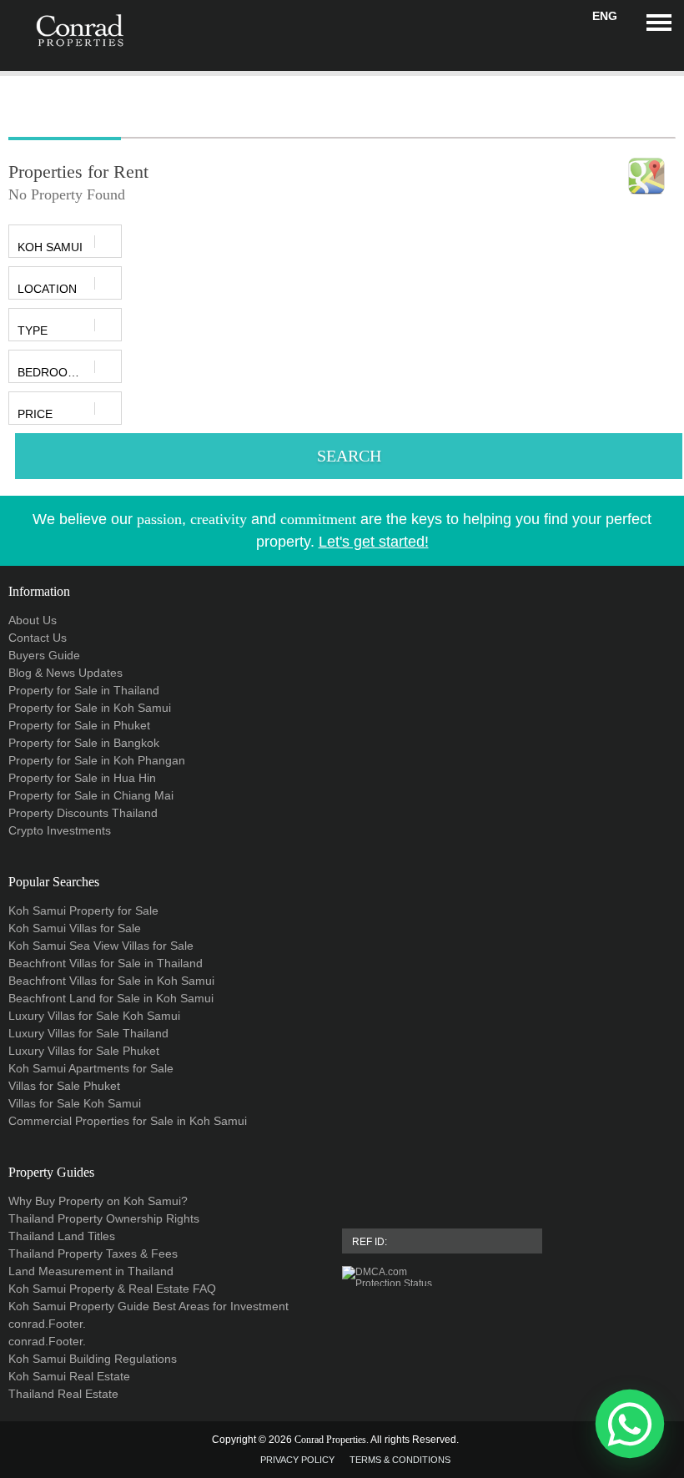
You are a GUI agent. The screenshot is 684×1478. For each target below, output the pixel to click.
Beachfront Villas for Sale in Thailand (105, 963)
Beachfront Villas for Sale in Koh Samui (111, 980)
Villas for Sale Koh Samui (74, 1103)
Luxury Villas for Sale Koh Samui (94, 1015)
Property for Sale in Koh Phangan (96, 760)
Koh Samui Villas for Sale (74, 928)
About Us (32, 620)
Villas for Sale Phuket (64, 1085)
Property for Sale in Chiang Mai (91, 795)
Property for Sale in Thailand (83, 690)
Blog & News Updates (65, 672)
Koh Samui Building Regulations (92, 1358)
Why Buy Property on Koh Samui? (98, 1201)
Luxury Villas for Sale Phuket (83, 1050)
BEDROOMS (51, 372)
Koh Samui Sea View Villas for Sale (101, 945)
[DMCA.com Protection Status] (509, 1276)
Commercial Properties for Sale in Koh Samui (127, 1120)
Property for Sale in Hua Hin (82, 777)
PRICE (35, 414)
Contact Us (37, 637)
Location (47, 288)
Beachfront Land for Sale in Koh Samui (111, 998)
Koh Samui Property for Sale (83, 910)
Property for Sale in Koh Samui (89, 707)
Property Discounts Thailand (83, 813)
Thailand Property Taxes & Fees (93, 1253)
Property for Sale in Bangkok (83, 742)
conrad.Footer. (47, 1323)
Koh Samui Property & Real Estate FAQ (112, 1288)
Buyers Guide (44, 655)
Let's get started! (374, 541)
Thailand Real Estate (63, 1393)
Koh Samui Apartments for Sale (91, 1068)
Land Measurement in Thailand (91, 1271)
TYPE (33, 330)
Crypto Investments (59, 830)
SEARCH (349, 455)
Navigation (659, 22)
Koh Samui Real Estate (69, 1376)
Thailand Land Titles (61, 1236)
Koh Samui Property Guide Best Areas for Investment (148, 1306)
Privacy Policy (297, 1460)
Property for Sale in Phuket (79, 725)
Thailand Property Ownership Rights (103, 1218)
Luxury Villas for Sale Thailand (88, 1033)
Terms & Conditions (400, 1460)
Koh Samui (50, 247)
